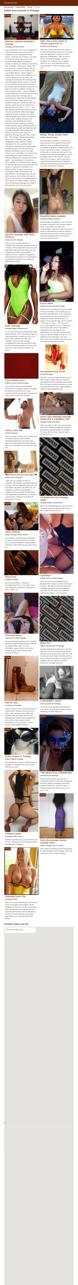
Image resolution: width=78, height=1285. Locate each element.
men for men (11, 702)
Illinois (29, 7)
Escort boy (10, 576)
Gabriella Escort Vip (15, 896)
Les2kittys (45, 575)
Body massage (12, 325)
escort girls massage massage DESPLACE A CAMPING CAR (55, 417)
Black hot (45, 643)
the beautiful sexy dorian (52, 371)
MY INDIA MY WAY (10, 3)
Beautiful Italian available (53, 216)
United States (20, 7)
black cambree (12, 532)
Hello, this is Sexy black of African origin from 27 (53, 42)
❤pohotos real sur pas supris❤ (21, 474)
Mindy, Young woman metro (54, 134)
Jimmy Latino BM (14, 430)
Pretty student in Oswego (18, 756)
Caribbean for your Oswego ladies (54, 498)
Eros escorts (8, 7)
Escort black (46, 303)
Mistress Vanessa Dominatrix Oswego (19, 42)
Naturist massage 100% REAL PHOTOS (20, 235)
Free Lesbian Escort (15, 380)
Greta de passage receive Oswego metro (53, 841)
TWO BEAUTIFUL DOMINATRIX (56, 773)
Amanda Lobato (13, 833)
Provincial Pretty (13, 635)
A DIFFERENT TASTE (50, 701)
